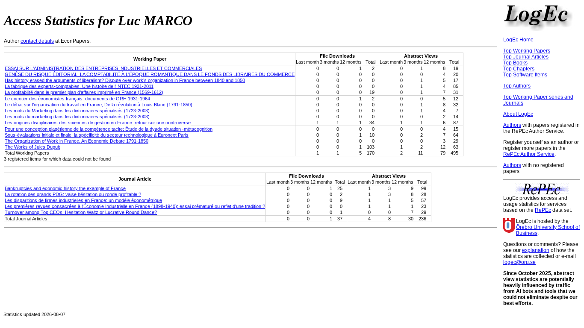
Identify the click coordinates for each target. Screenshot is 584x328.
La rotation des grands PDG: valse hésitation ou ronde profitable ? (73, 194)
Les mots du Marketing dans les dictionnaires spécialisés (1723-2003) (77, 110)
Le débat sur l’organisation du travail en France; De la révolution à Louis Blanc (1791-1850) (98, 104)
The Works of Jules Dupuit (32, 146)
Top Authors (517, 86)
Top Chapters (518, 69)
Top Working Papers (526, 51)
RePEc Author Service (529, 154)
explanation (535, 250)
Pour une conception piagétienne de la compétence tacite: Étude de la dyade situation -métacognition (108, 129)
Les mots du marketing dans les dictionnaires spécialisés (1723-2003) (77, 116)
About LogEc (518, 114)
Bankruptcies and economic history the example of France (65, 188)
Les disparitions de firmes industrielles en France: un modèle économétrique (83, 200)
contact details (37, 41)
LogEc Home (518, 40)
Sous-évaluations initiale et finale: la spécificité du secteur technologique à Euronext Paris (97, 135)
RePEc (543, 210)
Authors (512, 125)
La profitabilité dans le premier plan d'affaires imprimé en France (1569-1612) (84, 92)
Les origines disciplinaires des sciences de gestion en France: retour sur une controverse (98, 122)
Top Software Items (525, 75)
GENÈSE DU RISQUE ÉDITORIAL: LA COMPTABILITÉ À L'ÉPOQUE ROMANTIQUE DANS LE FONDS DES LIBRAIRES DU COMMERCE (150, 74)
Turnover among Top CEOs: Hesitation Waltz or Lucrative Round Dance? (81, 212)
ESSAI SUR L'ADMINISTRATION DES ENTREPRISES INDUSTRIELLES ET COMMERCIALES (103, 68)
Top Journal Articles (526, 57)
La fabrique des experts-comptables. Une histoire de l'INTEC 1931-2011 (79, 86)
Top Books (515, 63)
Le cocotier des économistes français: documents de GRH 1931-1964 (77, 98)
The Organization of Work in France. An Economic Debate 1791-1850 (76, 141)
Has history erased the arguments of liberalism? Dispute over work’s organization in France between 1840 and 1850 (125, 80)
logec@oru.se (519, 262)
